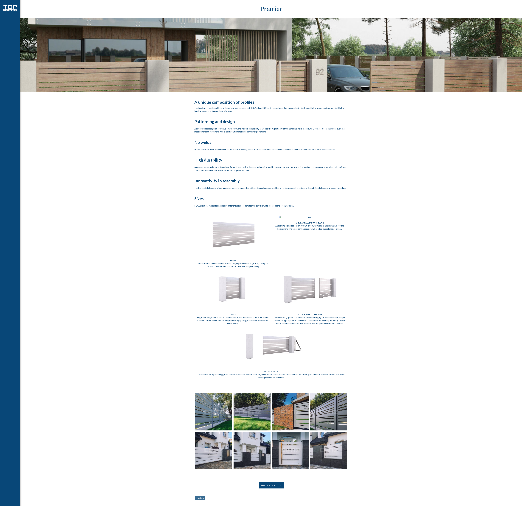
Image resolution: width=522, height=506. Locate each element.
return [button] (200, 498)
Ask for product (270, 484)
